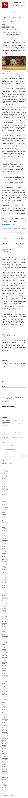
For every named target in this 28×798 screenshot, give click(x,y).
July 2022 (3, 494)
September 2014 (5, 641)
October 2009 (4, 737)
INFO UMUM (4, 437)
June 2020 (4, 528)
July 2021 (3, 512)
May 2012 (4, 686)
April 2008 (4, 766)
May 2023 (4, 479)
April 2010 (4, 727)
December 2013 (5, 655)
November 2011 (5, 696)
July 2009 (3, 741)
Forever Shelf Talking (6, 422)
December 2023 (5, 470)
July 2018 (3, 566)
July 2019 (3, 546)
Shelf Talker (19, 3)
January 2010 (4, 732)
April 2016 (4, 610)
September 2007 (5, 777)
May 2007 (4, 784)
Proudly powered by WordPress (8, 795)
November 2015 (5, 618)
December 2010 (5, 714)
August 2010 (4, 720)
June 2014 (4, 645)
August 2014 (4, 642)
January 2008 (4, 771)
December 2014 (5, 636)
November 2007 (5, 774)
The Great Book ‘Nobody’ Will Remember (10, 418)
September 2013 (5, 660)
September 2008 (5, 758)
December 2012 (5, 675)
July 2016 (3, 605)
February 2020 (4, 535)
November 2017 (5, 579)
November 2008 (5, 754)
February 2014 (4, 652)
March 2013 (4, 670)
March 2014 (4, 650)
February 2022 (4, 502)
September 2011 (5, 699)
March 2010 (4, 728)
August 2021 (4, 510)
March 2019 (4, 553)
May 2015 (4, 628)
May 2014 (4, 647)
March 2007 (4, 787)
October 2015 (4, 619)
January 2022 (4, 504)
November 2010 (5, 715)
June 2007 (4, 782)
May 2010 (4, 725)
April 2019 (4, 551)
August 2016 (4, 603)
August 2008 (4, 759)
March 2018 (4, 572)
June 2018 (4, 567)
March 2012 (4, 689)
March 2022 (4, 501)
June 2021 (4, 514)
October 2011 (4, 697)
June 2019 (4, 548)
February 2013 (4, 671)
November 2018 (5, 559)
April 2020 (4, 532)
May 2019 (4, 549)
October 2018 (4, 561)
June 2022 (4, 496)
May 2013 (4, 667)
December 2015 (5, 616)
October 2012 (4, 678)
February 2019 (4, 554)
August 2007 (4, 779)
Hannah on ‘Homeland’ (10, 449)
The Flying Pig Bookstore (7, 463)
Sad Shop (6, 213)
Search (3, 454)
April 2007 (4, 785)
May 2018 (4, 569)
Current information (6, 125)
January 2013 (4, 673)
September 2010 (5, 719)
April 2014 (4, 649)
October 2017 (4, 580)
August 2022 (4, 492)
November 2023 (5, 471)
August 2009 (4, 740)
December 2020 (5, 522)
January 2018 (4, 575)
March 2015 (4, 631)
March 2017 (4, 592)
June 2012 (4, 684)
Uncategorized (15, 228)
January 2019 (4, 556)
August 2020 (4, 525)
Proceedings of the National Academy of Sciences (13, 182)
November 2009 (5, 735)
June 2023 (4, 478)
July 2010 (3, 722)
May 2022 (4, 497)
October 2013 (4, 658)
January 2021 (4, 520)
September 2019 (5, 543)
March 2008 (4, 767)
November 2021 (5, 507)
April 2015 (4, 629)
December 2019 (5, 538)
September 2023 (5, 475)
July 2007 (3, 780)
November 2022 (5, 489)
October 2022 (4, 491)
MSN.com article (19, 156)
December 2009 (5, 733)
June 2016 (4, 606)
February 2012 (4, 691)
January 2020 (4, 536)
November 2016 (5, 598)
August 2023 (4, 476)
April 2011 (4, 707)
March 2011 (4, 709)
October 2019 (4, 541)
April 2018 (4, 571)
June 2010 (4, 724)
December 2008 (5, 753)
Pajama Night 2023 (5, 425)
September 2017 (5, 582)
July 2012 (3, 683)
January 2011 (4, 712)
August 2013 (4, 662)
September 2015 (5, 621)
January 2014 (4, 654)
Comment (4, 366)
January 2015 (4, 634)
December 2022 (5, 488)
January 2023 (4, 486)
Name (3, 381)
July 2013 (3, 663)
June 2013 (4, 665)
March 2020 (4, 533)
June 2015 (4, 626)
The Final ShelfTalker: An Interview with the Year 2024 (12, 420)
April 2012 (4, 688)
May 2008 (4, 764)
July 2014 (3, 644)
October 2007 (4, 776)
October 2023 (4, 473)
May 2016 (4, 608)
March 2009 (4, 748)
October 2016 (4, 600)
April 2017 (4, 590)
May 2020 (4, 530)
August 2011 (4, 701)
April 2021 (4, 517)
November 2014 (5, 637)
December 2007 (5, 772)
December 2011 (5, 694)
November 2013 (5, 657)
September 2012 (5, 680)
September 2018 (5, 562)
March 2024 (4, 468)
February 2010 (4, 730)
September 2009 (5, 738)
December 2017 (5, 577)
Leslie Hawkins (5, 441)
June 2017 (4, 587)
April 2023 (4, 481)
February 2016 (4, 613)
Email (3, 386)
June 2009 (4, 743)
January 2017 (4, 595)
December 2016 (5, 597)
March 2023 (4, 483)
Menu (14, 12)
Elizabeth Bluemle (5, 229)
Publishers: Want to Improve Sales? (15, 437)
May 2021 (4, 515)
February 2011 (4, 711)
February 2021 (4, 519)
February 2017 (4, 593)
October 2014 (4, 639)
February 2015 (4, 632)
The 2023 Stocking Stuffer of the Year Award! (11, 423)
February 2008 (4, 769)
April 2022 (4, 499)
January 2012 (4, 693)
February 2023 (4, 484)
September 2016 (5, 601)
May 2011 (4, 706)
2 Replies (3, 24)
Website (3, 392)
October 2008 (4, 756)
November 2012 (5, 676)
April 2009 (4, 746)
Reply (3, 329)
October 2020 (4, 523)
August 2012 (4, 681)
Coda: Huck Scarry (13, 445)
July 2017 (3, 585)
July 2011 (3, 702)
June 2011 (4, 704)
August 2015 (4, 623)
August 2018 (4, 564)
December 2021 (5, 506)
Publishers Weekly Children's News (9, 462)
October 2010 (4, 717)
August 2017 (4, 584)
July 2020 (3, 527)
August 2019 (4, 545)
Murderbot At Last (21, 238)
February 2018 (4, 574)
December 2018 (5, 558)
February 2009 (4, 750)
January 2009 (4, 751)
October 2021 (4, 509)
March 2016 (4, 611)
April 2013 (4, 668)
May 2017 (4, 588)
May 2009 (4, 745)
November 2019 (5, 540)
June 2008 (4, 763)
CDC (4, 172)
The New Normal (6, 238)
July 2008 (3, 761)
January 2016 (4, 615)
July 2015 (3, 624)
